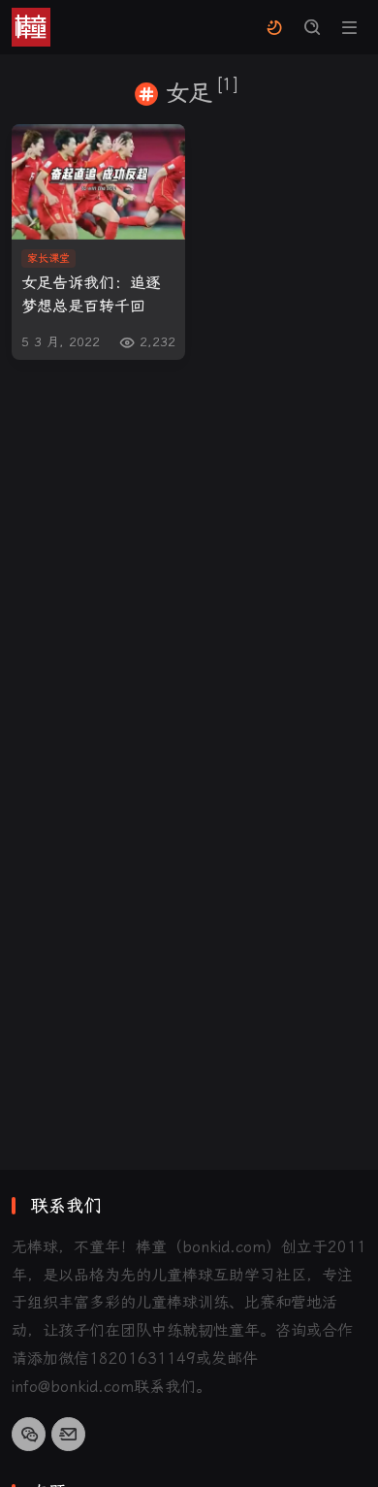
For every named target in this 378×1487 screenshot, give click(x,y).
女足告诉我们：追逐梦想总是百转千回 (91, 294)
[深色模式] (274, 28)
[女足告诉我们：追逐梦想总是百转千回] (98, 182)
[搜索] (312, 28)
